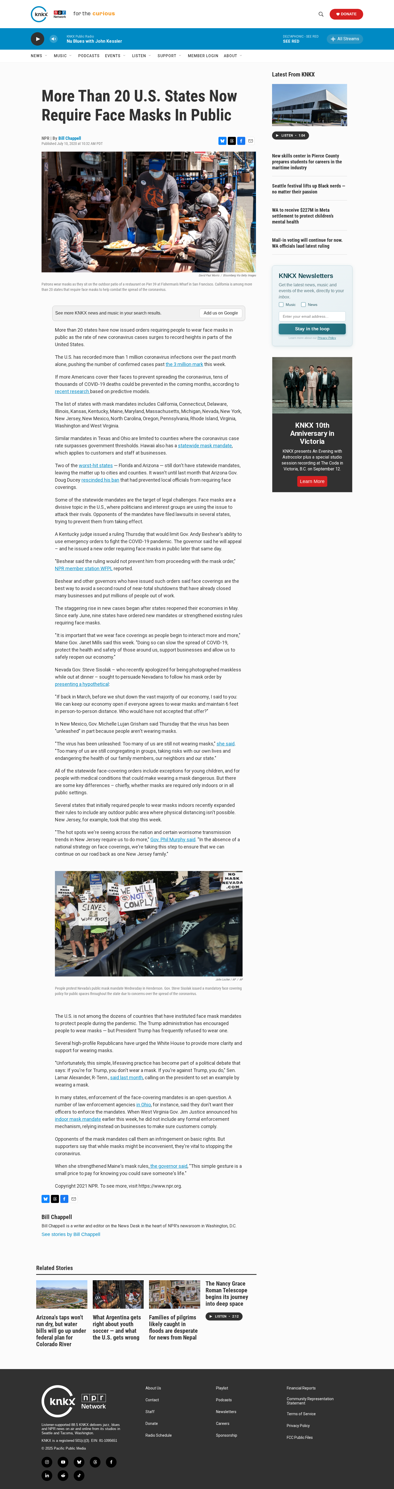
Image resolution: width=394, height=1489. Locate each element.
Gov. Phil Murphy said (172, 839)
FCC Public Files (300, 1438)
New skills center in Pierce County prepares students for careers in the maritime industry (307, 161)
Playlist (222, 1388)
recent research (72, 391)
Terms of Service (301, 1414)
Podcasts (89, 56)
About (230, 56)
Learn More (312, 481)
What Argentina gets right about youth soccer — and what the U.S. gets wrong (117, 1327)
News (36, 56)
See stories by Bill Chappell (71, 1234)
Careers (222, 1424)
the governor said (168, 1166)
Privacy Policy (327, 337)
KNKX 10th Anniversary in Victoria (312, 433)
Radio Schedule (159, 1435)
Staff (150, 1412)
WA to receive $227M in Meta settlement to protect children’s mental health (302, 216)
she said (226, 744)
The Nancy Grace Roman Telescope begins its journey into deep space (227, 1293)
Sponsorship (226, 1435)
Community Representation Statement (310, 1401)
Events (113, 56)
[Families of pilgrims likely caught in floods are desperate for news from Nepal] (174, 1294)
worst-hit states (96, 465)
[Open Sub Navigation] (46, 56)
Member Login (203, 56)
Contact (152, 1400)
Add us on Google (221, 313)
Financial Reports (301, 1388)
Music (60, 56)
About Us (153, 1388)
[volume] (53, 39)
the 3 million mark (184, 364)
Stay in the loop (312, 328)
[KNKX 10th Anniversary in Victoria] (312, 385)
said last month (126, 1077)
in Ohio (143, 1104)
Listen (139, 56)
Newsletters (226, 1412)
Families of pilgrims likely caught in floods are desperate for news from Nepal (173, 1327)
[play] (37, 39)
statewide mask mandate (205, 445)
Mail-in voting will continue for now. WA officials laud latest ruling (307, 243)
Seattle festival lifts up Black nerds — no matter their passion (308, 189)
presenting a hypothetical (82, 684)
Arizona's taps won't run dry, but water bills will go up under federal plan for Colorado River (61, 1331)
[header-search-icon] (321, 14)
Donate (348, 14)
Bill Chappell (69, 138)
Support (167, 56)
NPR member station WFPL (84, 568)
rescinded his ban (100, 480)
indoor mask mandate (78, 1119)
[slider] (62, 39)
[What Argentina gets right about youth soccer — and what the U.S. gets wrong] (118, 1294)
